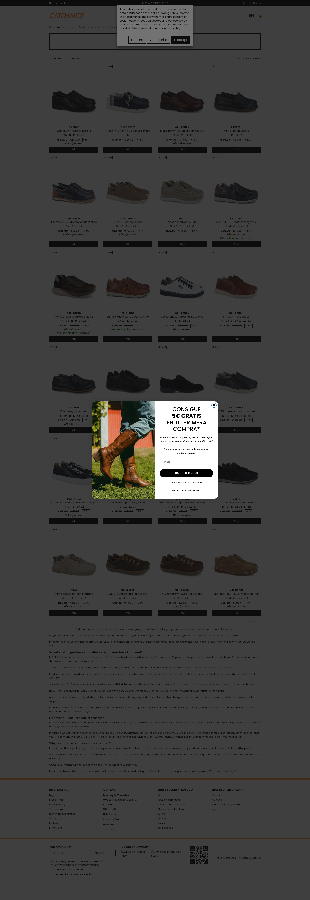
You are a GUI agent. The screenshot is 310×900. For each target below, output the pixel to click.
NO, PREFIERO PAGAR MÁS (186, 491)
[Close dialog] (214, 405)
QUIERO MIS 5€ (186, 473)
